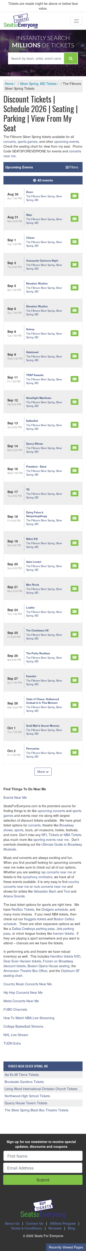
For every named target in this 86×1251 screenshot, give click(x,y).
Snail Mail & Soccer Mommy (42, 725)
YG (28, 489)
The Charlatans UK (37, 630)
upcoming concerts (51, 810)
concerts (9, 141)
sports (18, 830)
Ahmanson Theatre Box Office (25, 970)
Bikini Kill (32, 539)
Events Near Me (15, 797)
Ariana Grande (14, 896)
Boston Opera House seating (48, 966)
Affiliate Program (63, 1223)
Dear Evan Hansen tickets (22, 961)
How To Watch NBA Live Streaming (28, 1017)
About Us (12, 1223)
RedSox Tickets (22, 909)
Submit (42, 1180)
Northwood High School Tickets (27, 1096)
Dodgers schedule (55, 909)
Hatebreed (32, 352)
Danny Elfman (34, 443)
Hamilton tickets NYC (65, 956)
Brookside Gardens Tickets (24, 1081)
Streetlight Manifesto (38, 398)
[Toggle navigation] (76, 21)
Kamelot (31, 676)
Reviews (54, 1228)
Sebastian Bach (45, 891)
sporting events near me (51, 839)
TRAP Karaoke (35, 375)
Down (29, 192)
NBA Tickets (72, 834)
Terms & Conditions (26, 1228)
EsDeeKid (32, 420)
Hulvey (30, 329)
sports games (27, 141)
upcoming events (66, 141)
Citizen (30, 237)
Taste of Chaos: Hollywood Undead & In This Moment (42, 700)
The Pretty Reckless (38, 653)
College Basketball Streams (23, 1026)
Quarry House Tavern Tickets (26, 1103)
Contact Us (34, 1223)
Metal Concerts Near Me (21, 1001)
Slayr (29, 215)
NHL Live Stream (15, 1034)
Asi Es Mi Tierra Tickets (22, 1074)
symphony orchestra (37, 877)
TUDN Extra (12, 1043)
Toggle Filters (69, 167)
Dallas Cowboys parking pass (33, 928)
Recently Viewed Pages (66, 1247)
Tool (67, 891)
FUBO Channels (15, 1009)
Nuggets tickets (35, 919)
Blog (71, 1228)
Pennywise (32, 748)
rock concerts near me (50, 886)
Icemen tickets (63, 933)
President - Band (36, 466)
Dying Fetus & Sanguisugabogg (36, 514)
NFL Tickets (50, 834)
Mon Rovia (32, 584)
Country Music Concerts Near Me (27, 984)
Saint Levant (33, 561)
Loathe (30, 607)
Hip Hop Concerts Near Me (23, 992)
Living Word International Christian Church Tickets (41, 1088)
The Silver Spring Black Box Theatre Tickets (36, 1110)
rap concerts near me (56, 872)
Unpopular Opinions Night (42, 260)
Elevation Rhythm (37, 283)
